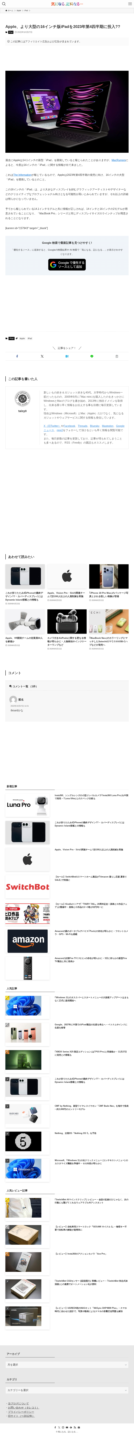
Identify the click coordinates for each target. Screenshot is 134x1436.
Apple (22, 338)
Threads (82, 426)
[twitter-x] (59, 1427)
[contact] (78, 1427)
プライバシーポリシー (21, 1412)
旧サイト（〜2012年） (21, 1416)
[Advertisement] (67, 58)
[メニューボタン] (130, 4)
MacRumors (119, 160)
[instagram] (63, 1427)
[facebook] (55, 1427)
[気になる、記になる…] (67, 4)
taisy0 (22, 411)
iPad (11, 32)
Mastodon (107, 426)
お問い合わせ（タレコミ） (23, 1407)
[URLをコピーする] (117, 356)
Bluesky (94, 426)
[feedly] (70, 1427)
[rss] (74, 1427)
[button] (17, 356)
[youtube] (67, 1427)
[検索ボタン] (4, 4)
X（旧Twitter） (52, 426)
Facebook (69, 426)
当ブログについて (18, 1403)
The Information (22, 174)
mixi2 (60, 430)
